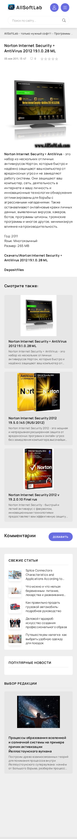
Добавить (60, 537)
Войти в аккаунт (54, 7)
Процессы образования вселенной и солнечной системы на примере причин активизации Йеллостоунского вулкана (37, 744)
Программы (62, 33)
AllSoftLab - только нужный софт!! (27, 33)
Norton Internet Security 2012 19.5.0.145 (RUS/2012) (33, 420)
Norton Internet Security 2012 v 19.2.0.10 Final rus (34, 497)
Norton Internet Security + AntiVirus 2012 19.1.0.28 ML (38, 343)
